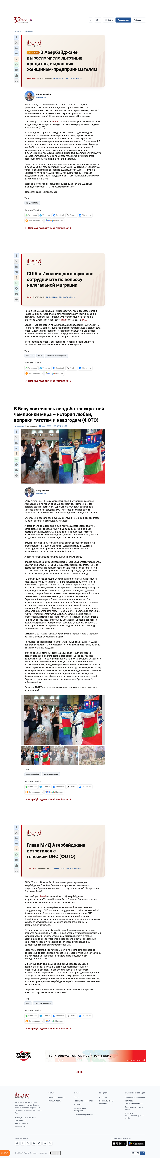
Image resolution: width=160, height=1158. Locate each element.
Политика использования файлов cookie (134, 1115)
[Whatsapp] (17, 1143)
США (40, 356)
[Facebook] (22, 1143)
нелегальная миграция (56, 356)
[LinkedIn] (44, 1143)
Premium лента (54, 1101)
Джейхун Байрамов (43, 1003)
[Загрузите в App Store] (119, 1143)
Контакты (78, 1105)
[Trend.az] (23, 20)
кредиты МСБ (32, 203)
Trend (55, 121)
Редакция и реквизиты (83, 1101)
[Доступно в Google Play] (136, 1143)
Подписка (103, 1097)
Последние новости (56, 1097)
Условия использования (135, 1097)
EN (133, 1153)
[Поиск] (90, 20)
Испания (30, 356)
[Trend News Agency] (22, 1095)
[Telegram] (39, 1143)
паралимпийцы (32, 774)
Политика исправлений (83, 1114)
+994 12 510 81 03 (21, 1123)
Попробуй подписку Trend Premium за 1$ (49, 228)
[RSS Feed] (50, 1143)
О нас (76, 1097)
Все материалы (41, 97)
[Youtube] (34, 1143)
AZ (138, 1153)
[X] (28, 1143)
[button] (16, 37)
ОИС (28, 1003)
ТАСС (85, 319)
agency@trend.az (21, 1126)
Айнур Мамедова (51, 774)
